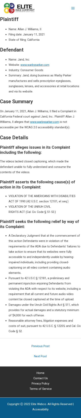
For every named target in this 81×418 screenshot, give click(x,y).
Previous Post (40, 346)
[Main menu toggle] (73, 8)
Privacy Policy (40, 383)
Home (40, 373)
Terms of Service (40, 389)
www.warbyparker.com (34, 65)
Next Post (40, 356)
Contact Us (40, 378)
